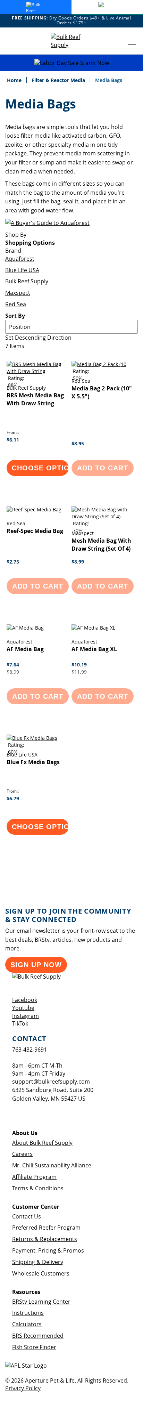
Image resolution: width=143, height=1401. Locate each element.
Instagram (25, 1016)
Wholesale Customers (40, 1273)
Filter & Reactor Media (59, 80)
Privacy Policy (23, 1388)
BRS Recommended (38, 1335)
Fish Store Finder (34, 1347)
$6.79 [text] (13, 798)
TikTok (20, 1023)
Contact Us (26, 1216)
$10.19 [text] (79, 664)
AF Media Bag (25, 649)
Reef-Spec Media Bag (35, 531)
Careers (22, 1154)
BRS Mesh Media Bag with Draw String (35, 399)
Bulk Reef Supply (26, 281)
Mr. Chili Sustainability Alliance (51, 1165)
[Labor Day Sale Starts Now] (71, 63)
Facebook (24, 1000)
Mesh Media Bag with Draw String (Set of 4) (101, 544)
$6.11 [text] (13, 439)
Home (15, 80)
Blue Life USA (22, 270)
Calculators (27, 1324)
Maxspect (17, 293)
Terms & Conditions (38, 1188)
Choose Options (40, 468)
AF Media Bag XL (94, 649)
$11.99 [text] (79, 672)
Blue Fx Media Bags (33, 762)
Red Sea (15, 304)
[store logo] (71, 41)
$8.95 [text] (78, 443)
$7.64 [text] (13, 664)
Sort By (15, 315)
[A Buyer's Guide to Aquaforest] (47, 223)
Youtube (23, 1008)
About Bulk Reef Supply (42, 1143)
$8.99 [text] (78, 561)
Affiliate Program (34, 1177)
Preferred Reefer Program (46, 1227)
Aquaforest (19, 258)
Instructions (28, 1313)
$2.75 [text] (13, 561)
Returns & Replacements (44, 1239)
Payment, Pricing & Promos (48, 1250)
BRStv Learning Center (41, 1301)
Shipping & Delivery (37, 1262)
